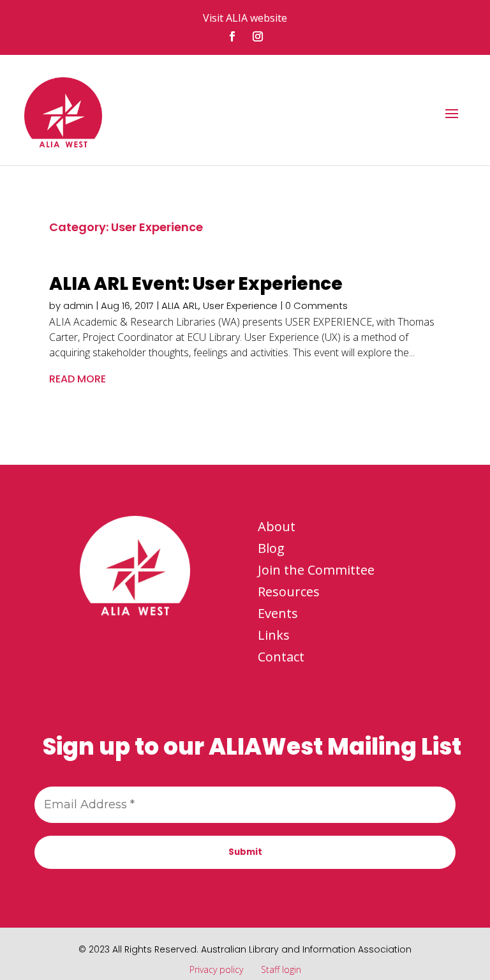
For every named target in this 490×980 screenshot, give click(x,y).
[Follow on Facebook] (232, 36)
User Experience (240, 305)
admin (78, 305)
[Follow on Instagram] (258, 36)
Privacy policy (216, 969)
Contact (281, 656)
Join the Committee (316, 569)
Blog (271, 548)
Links (274, 635)
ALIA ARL (179, 305)
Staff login (281, 969)
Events (278, 613)
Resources (289, 591)
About (276, 526)
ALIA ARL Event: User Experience (196, 283)
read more (77, 379)
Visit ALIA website (245, 18)
